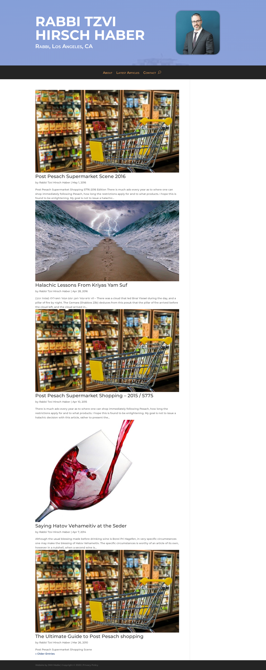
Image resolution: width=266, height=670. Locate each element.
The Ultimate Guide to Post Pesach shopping (89, 636)
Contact (149, 73)
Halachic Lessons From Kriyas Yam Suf (81, 285)
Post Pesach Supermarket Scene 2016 (80, 176)
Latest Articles (127, 73)
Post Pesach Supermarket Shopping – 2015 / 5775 (94, 395)
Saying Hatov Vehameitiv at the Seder (81, 526)
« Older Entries (45, 653)
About (107, 73)
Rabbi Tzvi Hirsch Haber (54, 182)
